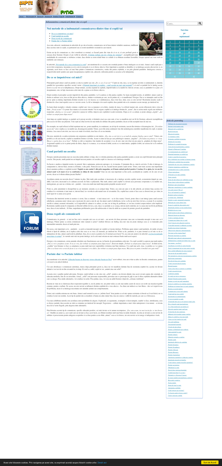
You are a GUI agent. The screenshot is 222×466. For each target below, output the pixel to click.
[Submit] (200, 23)
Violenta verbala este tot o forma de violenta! (105, 55)
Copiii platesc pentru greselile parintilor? (180, 362)
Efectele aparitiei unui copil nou (178, 309)
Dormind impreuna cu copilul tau (178, 154)
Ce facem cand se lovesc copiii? (178, 393)
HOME (201, 17)
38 (180, 73)
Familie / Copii (58, 16)
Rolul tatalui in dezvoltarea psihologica (180, 213)
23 (189, 59)
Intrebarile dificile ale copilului (177, 342)
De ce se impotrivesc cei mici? (62, 33)
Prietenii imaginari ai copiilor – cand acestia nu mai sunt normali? (108, 85)
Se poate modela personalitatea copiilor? (180, 378)
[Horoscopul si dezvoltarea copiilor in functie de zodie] (31, 144)
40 (199, 73)
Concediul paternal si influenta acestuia (180, 225)
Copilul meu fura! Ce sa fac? (177, 373)
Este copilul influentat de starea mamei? (180, 251)
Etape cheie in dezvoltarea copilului (179, 182)
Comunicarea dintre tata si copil (178, 220)
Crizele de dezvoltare (174, 327)
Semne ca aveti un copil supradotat (178, 281)
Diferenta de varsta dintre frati (177, 202)
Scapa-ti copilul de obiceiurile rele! (179, 205)
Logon (195, 17)
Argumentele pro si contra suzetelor (179, 169)
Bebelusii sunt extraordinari (176, 185)
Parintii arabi (172, 340)
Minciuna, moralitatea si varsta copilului (180, 187)
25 (170, 62)
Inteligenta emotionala (175, 258)
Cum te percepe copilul (175, 395)
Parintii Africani (173, 350)
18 (180, 55)
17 (170, 55)
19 (189, 55)
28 (199, 62)
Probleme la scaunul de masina (177, 144)
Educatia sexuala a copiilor (176, 337)
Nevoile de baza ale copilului (177, 261)
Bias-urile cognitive (174, 380)
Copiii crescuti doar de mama (177, 263)
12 (199, 48)
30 (180, 66)
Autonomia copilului (174, 388)
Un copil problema (173, 322)
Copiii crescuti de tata (175, 271)
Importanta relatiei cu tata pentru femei (180, 208)
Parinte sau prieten (174, 365)
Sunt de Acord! (210, 462)
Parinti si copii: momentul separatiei (179, 200)
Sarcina (39, 16)
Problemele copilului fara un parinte (179, 162)
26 (180, 62)
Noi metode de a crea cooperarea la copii (71, 64)
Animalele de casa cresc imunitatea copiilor (181, 164)
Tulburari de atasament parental (177, 124)
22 (180, 59)
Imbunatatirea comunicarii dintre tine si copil (182, 241)
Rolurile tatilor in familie (176, 195)
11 (189, 48)
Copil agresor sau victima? (176, 390)
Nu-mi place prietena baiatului (177, 370)
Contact (78, 16)
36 (199, 69)
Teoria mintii (172, 383)
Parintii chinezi (173, 335)
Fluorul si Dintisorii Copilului (177, 149)
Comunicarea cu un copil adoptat (178, 291)
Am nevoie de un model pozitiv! (177, 253)
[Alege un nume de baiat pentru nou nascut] (31, 175)
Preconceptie (30, 16)
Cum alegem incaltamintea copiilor (179, 147)
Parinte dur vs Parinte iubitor (61, 41)
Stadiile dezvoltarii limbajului (177, 228)
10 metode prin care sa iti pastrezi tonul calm (181, 302)
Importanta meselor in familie (177, 360)
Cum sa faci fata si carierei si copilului (180, 269)
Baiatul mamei (172, 266)
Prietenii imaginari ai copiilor (177, 236)
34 (180, 69)
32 (199, 66)
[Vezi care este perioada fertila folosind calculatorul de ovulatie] (31, 118)
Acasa (21, 16)
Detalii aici (102, 462)
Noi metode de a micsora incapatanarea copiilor (182, 256)
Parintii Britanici (173, 352)
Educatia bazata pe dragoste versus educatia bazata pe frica (90, 259)
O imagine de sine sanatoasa (176, 312)
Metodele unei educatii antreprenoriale (180, 238)
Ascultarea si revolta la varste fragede (179, 246)
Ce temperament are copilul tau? (178, 152)
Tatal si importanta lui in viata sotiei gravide (181, 248)
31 (189, 66)
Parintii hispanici (173, 345)
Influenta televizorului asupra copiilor (179, 314)
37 (170, 73)
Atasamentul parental (174, 324)
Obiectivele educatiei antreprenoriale (179, 230)
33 (170, 69)
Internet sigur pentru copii (176, 126)
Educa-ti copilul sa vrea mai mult (178, 317)
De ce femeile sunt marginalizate (178, 304)
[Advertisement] (184, 97)
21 (170, 59)
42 (194, 76)
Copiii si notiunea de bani (176, 218)
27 (189, 62)
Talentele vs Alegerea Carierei (177, 375)
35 (189, 69)
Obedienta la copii (173, 368)
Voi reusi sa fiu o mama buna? (177, 233)
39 (189, 73)
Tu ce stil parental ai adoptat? (177, 192)
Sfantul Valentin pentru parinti (177, 279)
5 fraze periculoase (174, 172)
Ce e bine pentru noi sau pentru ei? (178, 307)
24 (199, 59)
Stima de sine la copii (174, 385)
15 (189, 52)
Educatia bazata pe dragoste (176, 215)
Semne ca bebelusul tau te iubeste (178, 329)
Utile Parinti (69, 16)
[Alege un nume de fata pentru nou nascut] (31, 207)
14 (180, 52)
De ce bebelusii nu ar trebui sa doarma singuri (182, 159)
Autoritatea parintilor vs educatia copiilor (180, 357)
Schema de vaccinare (174, 142)
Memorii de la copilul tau (176, 129)
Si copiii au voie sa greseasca (177, 276)
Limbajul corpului (173, 274)
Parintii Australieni (174, 355)
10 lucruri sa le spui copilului (177, 175)
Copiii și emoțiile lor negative (177, 157)
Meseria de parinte (174, 134)
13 (170, 52)
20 (199, 55)
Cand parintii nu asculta (60, 36)
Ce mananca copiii (174, 136)
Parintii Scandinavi (174, 347)
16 (199, 52)
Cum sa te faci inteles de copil (177, 319)
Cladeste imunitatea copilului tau (178, 167)
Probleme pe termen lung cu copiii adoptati (181, 286)
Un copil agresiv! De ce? (175, 190)
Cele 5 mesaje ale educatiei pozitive (179, 223)
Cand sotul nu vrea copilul (176, 294)
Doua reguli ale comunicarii (61, 38)
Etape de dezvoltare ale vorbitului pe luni (180, 180)
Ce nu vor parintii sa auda (176, 299)
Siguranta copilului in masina (177, 139)
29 (170, 66)
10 (180, 48)
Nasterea (47, 16)
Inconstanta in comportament (177, 296)
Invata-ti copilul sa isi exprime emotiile (180, 284)
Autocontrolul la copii (175, 332)
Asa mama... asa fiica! (175, 243)
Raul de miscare (173, 131)
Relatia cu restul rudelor (175, 289)
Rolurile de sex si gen (174, 210)
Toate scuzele (172, 177)
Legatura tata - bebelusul (175, 197)
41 (175, 76)
